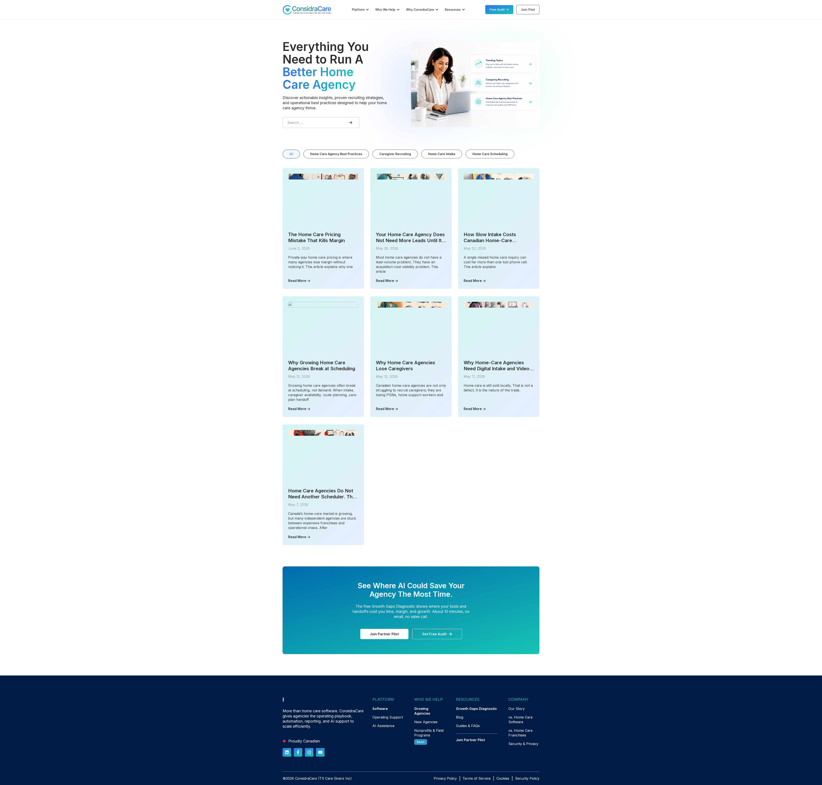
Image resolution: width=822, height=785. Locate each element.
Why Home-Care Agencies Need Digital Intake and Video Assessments (496, 366)
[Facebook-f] (298, 752)
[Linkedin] (287, 752)
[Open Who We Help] (398, 9)
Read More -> (299, 280)
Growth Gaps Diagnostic (476, 708)
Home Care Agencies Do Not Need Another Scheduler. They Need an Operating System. (323, 494)
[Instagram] (309, 752)
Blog (459, 717)
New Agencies (426, 722)
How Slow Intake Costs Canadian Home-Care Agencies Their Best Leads (494, 237)
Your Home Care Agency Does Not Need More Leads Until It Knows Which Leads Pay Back (410, 237)
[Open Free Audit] (507, 9)
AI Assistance (383, 726)
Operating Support (387, 717)
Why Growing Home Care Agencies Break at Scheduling (321, 365)
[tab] (291, 154)
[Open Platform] (367, 9)
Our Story (516, 708)
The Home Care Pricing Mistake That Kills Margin (316, 237)
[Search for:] (312, 122)
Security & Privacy (523, 744)
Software (380, 708)
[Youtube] (320, 752)
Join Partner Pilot (470, 740)
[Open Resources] (463, 9)
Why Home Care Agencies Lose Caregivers (405, 365)
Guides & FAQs (468, 726)
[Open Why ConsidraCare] (436, 9)
